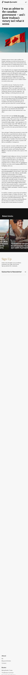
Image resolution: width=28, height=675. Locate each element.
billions (3, 151)
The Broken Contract (7, 672)
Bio (2, 658)
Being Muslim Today (7, 670)
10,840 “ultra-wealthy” (19, 116)
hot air (17, 176)
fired (4, 156)
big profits (9, 171)
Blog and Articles (6, 661)
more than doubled (19, 107)
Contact (4, 663)
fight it (6, 189)
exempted (23, 163)
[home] (9, 2)
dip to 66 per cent (19, 97)
